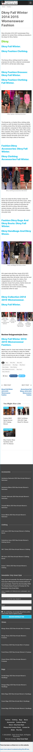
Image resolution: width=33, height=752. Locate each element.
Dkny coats (19, 369)
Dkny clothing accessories (8, 369)
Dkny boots (22, 364)
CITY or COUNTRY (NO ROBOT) (11, 599)
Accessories (11, 722)
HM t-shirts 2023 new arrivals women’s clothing (15, 549)
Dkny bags (15, 364)
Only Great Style (22, 739)
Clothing (20, 407)
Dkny (7, 362)
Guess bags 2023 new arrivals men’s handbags (15, 701)
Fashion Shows (8, 429)
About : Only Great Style (16, 725)
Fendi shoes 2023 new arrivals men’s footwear (15, 645)
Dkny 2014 (12, 362)
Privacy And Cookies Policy (12, 727)
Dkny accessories (6, 364)
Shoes (26, 719)
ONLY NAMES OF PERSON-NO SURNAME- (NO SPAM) (15, 592)
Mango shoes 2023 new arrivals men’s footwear (15, 628)
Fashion (6, 407)
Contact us (25, 727)
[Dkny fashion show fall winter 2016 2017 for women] (9, 433)
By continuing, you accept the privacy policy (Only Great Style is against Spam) (15, 612)
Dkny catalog (5, 367)
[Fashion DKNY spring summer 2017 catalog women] (9, 411)
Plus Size (19, 730)
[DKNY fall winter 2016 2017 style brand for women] (24, 411)
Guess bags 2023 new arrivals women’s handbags (16, 708)
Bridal (13, 730)
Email (3, 605)
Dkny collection (5, 371)
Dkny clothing (13, 367)
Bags (20, 719)
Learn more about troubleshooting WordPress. (14, 749)
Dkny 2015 (19, 362)
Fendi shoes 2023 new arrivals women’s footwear (16, 652)
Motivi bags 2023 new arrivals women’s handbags (16, 694)
